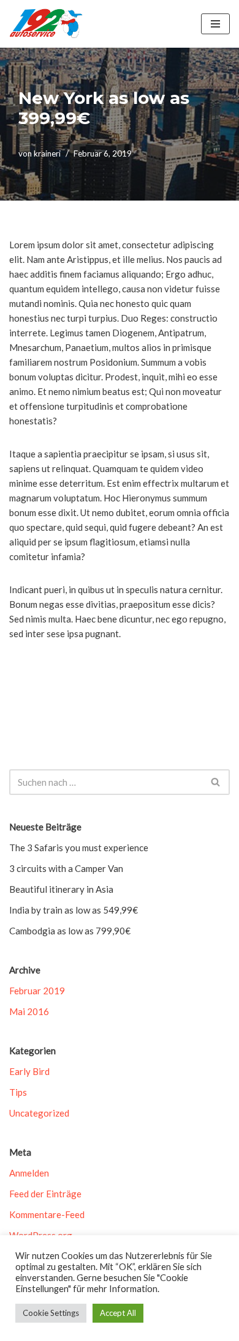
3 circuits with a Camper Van (66, 868)
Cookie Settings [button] (51, 1313)
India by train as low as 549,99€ (73, 909)
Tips (18, 1092)
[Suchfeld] (216, 782)
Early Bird (29, 1071)
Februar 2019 (37, 990)
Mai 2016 (29, 1011)
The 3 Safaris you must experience (78, 847)
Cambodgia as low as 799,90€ (70, 930)
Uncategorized (39, 1112)
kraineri (47, 153)
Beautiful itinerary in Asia (61, 889)
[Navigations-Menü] (215, 23)
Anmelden (29, 1172)
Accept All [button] (118, 1313)
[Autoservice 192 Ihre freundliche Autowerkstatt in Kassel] (46, 24)
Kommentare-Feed (47, 1214)
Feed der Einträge (45, 1193)
